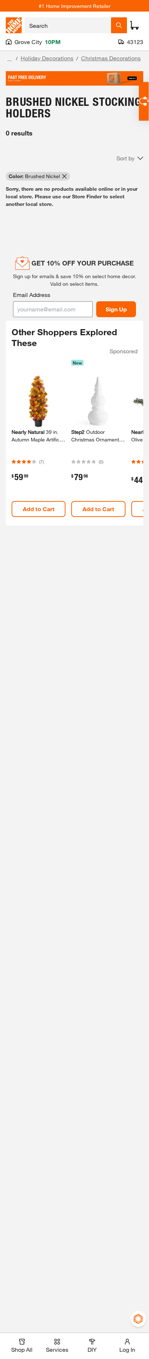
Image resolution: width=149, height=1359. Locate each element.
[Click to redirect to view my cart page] (134, 25)
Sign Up (116, 309)
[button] (129, 158)
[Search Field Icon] (119, 25)
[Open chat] (144, 101)
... (9, 59)
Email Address (31, 294)
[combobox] (68, 25)
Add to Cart (39, 508)
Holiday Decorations (47, 58)
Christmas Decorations (111, 58)
